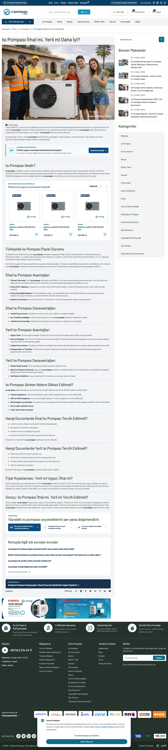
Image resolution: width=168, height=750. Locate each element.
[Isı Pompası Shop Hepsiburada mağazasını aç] (55, 714)
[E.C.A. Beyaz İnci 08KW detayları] (105, 234)
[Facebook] (153, 2)
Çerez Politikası (45, 648)
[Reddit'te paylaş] (105, 591)
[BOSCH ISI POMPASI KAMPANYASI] (29, 608)
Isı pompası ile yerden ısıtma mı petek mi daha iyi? (29, 561)
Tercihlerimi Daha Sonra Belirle (86, 735)
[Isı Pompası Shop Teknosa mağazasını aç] (144, 714)
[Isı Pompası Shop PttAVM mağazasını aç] (115, 714)
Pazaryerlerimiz (105, 663)
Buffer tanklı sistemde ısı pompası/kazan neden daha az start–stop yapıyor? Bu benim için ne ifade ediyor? (54, 555)
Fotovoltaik (125, 21)
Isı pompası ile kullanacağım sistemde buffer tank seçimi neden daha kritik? (41, 549)
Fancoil (112, 21)
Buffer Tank (99, 21)
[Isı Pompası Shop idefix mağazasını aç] (85, 714)
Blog (50, 3)
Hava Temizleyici (75, 671)
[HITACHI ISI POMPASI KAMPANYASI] (83, 608)
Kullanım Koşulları (46, 663)
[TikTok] (164, 2)
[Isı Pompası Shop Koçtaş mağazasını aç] (159, 714)
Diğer (137, 21)
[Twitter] (157, 2)
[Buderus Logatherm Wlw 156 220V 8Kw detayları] (71, 234)
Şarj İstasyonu (74, 690)
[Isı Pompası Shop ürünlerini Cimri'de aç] (100, 714)
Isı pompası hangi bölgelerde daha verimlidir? (28, 567)
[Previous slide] (101, 186)
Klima (59, 21)
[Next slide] (106, 186)
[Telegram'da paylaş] (81, 591)
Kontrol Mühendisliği (77, 678)
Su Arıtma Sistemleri (76, 686)
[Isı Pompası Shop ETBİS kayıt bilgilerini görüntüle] (160, 736)
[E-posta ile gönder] (110, 591)
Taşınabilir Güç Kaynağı (78, 694)
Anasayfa (6, 29)
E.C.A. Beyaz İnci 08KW (86, 227)
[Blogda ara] (161, 39)
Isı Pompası (47, 21)
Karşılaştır (84, 3)
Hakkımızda (103, 648)
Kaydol (159, 658)
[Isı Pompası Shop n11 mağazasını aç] (130, 714)
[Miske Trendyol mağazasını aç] (70, 714)
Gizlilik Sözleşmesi (46, 659)
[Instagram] (161, 2)
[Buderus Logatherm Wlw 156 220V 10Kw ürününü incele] (24, 206)
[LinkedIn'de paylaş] (95, 591)
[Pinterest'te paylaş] (100, 591)
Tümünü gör (94, 186)
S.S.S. (56, 3)
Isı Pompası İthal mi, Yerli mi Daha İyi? (48, 29)
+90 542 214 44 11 (21, 650)
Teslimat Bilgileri (46, 656)
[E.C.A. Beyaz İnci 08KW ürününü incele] (92, 206)
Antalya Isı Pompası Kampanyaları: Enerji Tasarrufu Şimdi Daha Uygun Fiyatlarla (42, 585)
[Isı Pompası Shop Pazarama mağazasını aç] (41, 714)
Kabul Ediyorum (87, 742)
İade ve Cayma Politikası (49, 667)
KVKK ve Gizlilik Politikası (105, 727)
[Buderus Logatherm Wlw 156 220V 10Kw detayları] (36, 234)
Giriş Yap (120, 12)
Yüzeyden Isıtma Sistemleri (79, 701)
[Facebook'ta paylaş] (85, 591)
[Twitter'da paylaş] (90, 591)
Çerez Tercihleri (46, 671)
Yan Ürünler (73, 697)
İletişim (63, 3)
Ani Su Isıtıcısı (83, 21)
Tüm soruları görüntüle (18, 572)
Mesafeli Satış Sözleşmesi (50, 652)
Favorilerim (139, 11)
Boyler (70, 21)
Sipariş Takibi (73, 3)
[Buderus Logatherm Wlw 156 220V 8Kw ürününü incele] (58, 206)
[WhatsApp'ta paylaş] (76, 591)
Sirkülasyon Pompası (77, 682)
